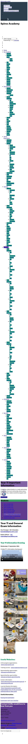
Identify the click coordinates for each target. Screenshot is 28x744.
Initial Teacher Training (8, 454)
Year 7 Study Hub (8, 504)
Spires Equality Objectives (9, 425)
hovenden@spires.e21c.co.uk (9, 532)
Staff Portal (7, 6)
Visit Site (3, 497)
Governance (9, 78)
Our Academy (7, 52)
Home (5, 50)
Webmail (6, 9)
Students (6, 247)
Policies (8, 415)
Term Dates (9, 245)
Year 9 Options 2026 (8, 375)
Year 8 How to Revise (11, 294)
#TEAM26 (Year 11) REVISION (12, 516)
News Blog (9, 437)
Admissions (12, 190)
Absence (9, 230)
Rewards (9, 131)
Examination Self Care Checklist (9, 700)
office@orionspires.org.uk (8, 720)
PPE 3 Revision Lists (8, 406)
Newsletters (9, 439)
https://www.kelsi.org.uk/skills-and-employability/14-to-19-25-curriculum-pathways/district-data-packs (11, 689)
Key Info (6, 413)
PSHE (8, 123)
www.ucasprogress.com (7, 665)
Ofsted (8, 69)
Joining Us (9, 188)
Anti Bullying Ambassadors (13, 102)
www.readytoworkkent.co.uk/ (19, 667)
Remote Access (8, 7)
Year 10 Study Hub (9, 509)
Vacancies (6, 448)
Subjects (8, 143)
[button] (8, 19)
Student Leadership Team (12, 114)
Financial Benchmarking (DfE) (10, 430)
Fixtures (11, 95)
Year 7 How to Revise (11, 263)
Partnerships (9, 173)
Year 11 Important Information (12, 514)
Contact (6, 460)
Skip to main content (5, 1)
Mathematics (12, 147)
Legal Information (11, 728)
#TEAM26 (6, 399)
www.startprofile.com (7, 683)
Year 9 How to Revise (11, 325)
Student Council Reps (11, 109)
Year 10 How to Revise (11, 368)
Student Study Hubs (9, 518)
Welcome (9, 53)
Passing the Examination (7, 698)
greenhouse (12, 725)
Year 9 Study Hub (8, 507)
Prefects (11, 105)
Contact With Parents (8, 236)
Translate (16, 40)
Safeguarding (10, 434)
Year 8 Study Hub (8, 506)
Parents (6, 187)
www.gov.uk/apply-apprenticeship (10, 677)
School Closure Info (8, 242)
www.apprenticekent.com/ (8, 672)
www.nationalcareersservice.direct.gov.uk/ (12, 681)
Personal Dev (7, 86)
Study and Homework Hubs (11, 11)
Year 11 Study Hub (9, 513)
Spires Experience (7, 137)
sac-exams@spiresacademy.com (9, 535)
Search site (3, 731)
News (5, 435)
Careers (8, 121)
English (11, 145)
